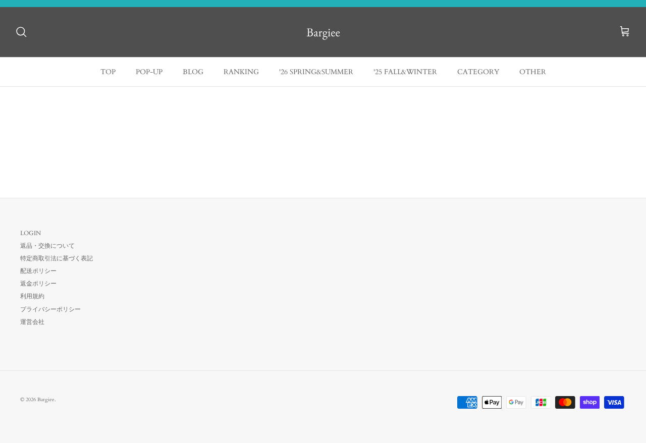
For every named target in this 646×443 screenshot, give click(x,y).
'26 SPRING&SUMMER (316, 72)
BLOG (193, 72)
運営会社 (32, 322)
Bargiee (46, 399)
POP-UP (149, 72)
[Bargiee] (323, 32)
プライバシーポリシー (50, 309)
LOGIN (30, 233)
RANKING (241, 72)
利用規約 (32, 296)
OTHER (532, 72)
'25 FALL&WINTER (405, 72)
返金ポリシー (38, 284)
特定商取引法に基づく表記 (56, 258)
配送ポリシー (38, 271)
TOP (108, 72)
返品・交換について (47, 246)
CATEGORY (478, 72)
